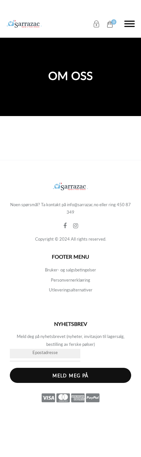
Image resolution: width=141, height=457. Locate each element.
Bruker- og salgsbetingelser (70, 269)
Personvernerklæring (70, 280)
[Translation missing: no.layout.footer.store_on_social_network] (68, 226)
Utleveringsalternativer (70, 289)
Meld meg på (70, 375)
